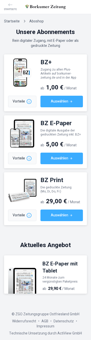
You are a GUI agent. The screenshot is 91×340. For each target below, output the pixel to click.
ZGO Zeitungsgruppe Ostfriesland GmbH (47, 314)
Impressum (45, 326)
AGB (44, 321)
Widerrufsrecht (24, 321)
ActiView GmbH (69, 333)
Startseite (12, 21)
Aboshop (36, 21)
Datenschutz (64, 321)
